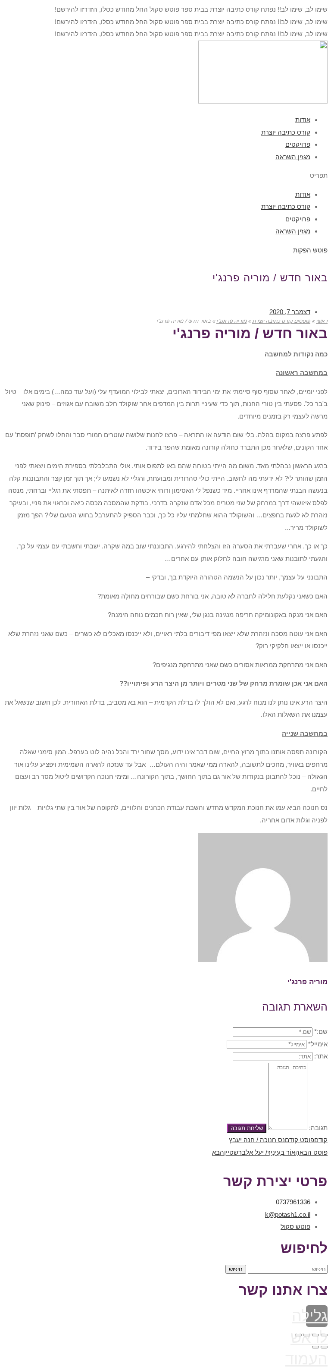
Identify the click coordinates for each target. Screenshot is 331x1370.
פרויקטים (297, 144)
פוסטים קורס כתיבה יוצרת (281, 321)
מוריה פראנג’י (231, 321)
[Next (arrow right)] (315, 1347)
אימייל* (318, 1044)
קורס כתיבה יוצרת (285, 132)
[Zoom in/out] (298, 1335)
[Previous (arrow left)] (324, 1347)
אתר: (321, 1056)
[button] (165, 176)
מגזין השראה (292, 157)
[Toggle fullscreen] (306, 1335)
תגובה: (318, 1127)
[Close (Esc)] (324, 1335)
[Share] (315, 1335)
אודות (302, 119)
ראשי (322, 321)
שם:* (321, 1031)
